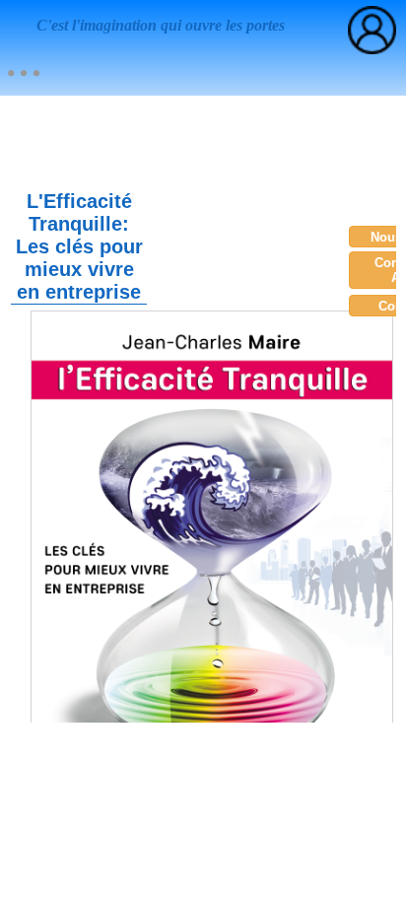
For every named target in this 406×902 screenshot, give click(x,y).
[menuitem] (23, 73)
